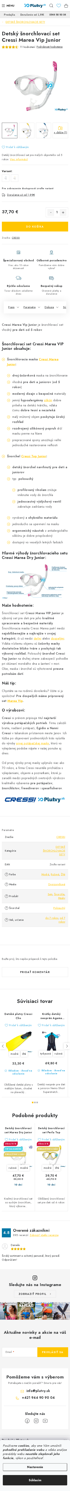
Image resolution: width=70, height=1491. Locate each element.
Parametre (30, 307)
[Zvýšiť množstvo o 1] (63, 212)
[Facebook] (27, 1421)
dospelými (57, 638)
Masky (61, 898)
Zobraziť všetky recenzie (44, 1235)
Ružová (55, 874)
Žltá (63, 874)
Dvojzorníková (56, 884)
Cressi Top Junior (33, 456)
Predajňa (9, 14)
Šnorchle (59, 894)
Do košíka (35, 226)
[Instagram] (36, 1421)
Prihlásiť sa (52, 1352)
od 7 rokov (62, 920)
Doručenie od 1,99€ (32, 14)
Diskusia (49, 307)
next (67, 1046)
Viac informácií (19, 159)
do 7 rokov (51, 918)
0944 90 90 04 (57, 14)
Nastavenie (35, 1467)
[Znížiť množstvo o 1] (50, 212)
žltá (24, 1054)
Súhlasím (35, 1480)
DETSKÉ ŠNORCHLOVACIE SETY (54, 850)
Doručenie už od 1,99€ (21, 195)
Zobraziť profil (33, 1294)
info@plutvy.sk (38, 1390)
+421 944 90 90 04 (38, 1397)
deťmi (37, 638)
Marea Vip (15, 701)
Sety (50, 894)
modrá (14, 1054)
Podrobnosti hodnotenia (50, 46)
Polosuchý (59, 908)
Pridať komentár (35, 972)
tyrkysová (45, 1053)
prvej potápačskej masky (32, 743)
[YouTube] (45, 1421)
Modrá (45, 874)
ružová (58, 1053)
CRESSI (16, 238)
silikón (48, 400)
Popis (11, 307)
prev (3, 1046)
